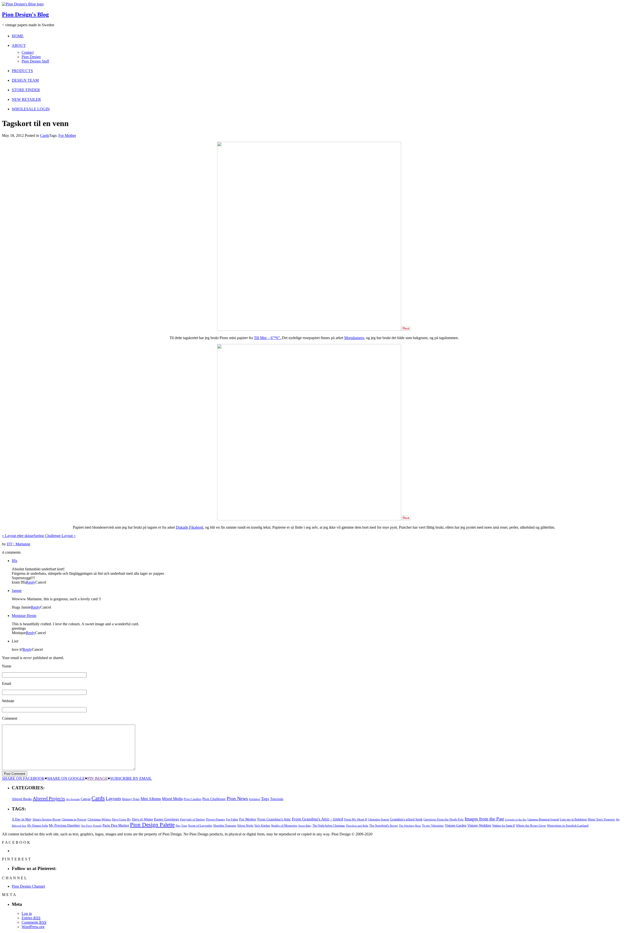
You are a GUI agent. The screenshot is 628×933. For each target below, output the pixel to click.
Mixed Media (172, 799)
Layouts (113, 798)
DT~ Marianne (18, 544)
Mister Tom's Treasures (601, 819)
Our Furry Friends (91, 825)
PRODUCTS (22, 71)
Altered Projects (49, 798)
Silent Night (245, 825)
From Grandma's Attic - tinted (317, 819)
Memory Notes (131, 799)
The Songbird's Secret (383, 825)
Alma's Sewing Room (46, 819)
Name (6, 666)
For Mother (67, 135)
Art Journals (73, 799)
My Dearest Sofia (37, 825)
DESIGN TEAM (25, 80)
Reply (30, 582)
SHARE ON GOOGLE (66, 778)
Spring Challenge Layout (55, 536)
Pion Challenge (214, 799)
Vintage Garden (455, 825)
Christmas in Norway (74, 819)
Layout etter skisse (18, 536)
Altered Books (22, 799)
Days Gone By (121, 819)
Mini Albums (151, 799)
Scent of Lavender (200, 825)
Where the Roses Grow (531, 825)
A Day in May (21, 819)
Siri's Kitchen (262, 825)
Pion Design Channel (28, 886)
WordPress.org (33, 927)
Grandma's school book (406, 819)
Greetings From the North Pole (443, 819)
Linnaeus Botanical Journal (543, 819)
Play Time (181, 825)
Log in (27, 913)
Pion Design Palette (152, 825)
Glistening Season (378, 819)
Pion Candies (192, 799)
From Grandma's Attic (274, 819)
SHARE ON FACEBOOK (23, 778)
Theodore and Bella (357, 825)
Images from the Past (484, 818)
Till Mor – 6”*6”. (268, 338)
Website (8, 701)
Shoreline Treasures (224, 825)
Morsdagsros (354, 338)
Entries (31, 918)
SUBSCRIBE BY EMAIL (131, 778)
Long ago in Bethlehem (573, 819)
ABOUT (19, 45)
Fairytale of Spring (192, 819)
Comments (34, 922)
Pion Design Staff (35, 61)
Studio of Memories (284, 825)
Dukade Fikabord (189, 527)
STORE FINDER (26, 90)
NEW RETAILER (26, 99)
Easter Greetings (166, 819)
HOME (18, 36)
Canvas (86, 799)
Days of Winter (142, 819)
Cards (44, 135)
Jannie (17, 590)
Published (254, 799)
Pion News (237, 798)
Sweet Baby (305, 825)
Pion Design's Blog (25, 14)
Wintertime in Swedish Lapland (568, 825)
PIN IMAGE (97, 778)
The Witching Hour (410, 825)
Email (6, 683)
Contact (28, 52)
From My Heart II (355, 819)
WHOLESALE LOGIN (31, 109)
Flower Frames (215, 819)
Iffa (14, 561)
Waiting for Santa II (503, 825)
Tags (265, 798)
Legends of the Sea (515, 819)
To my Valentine (433, 825)
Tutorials (276, 799)
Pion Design (31, 57)
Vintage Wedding (479, 825)
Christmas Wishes (99, 819)
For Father (232, 819)
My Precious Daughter (64, 825)
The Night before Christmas (329, 825)
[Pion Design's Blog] (23, 4)
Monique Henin (24, 615)
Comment (9, 718)
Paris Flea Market (116, 825)
